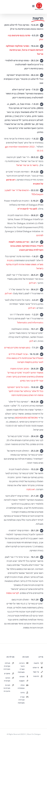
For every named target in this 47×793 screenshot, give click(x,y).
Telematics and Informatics (30, 322)
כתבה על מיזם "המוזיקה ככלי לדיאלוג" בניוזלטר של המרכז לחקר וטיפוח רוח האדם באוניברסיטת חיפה (25, 391)
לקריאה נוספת (12, 593)
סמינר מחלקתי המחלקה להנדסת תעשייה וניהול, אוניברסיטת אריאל (24, 49)
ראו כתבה (30, 489)
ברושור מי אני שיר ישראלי (27, 165)
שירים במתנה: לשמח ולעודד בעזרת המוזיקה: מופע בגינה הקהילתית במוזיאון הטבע (26, 245)
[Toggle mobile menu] (33, 6)
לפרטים (39, 235)
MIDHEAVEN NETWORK (26, 417)
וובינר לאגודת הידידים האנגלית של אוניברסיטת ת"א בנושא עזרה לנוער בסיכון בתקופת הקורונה (25, 358)
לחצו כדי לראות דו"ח (27, 208)
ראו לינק (32, 282)
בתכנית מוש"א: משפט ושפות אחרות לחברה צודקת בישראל (24, 264)
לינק (31, 341)
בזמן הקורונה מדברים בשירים (17, 347)
